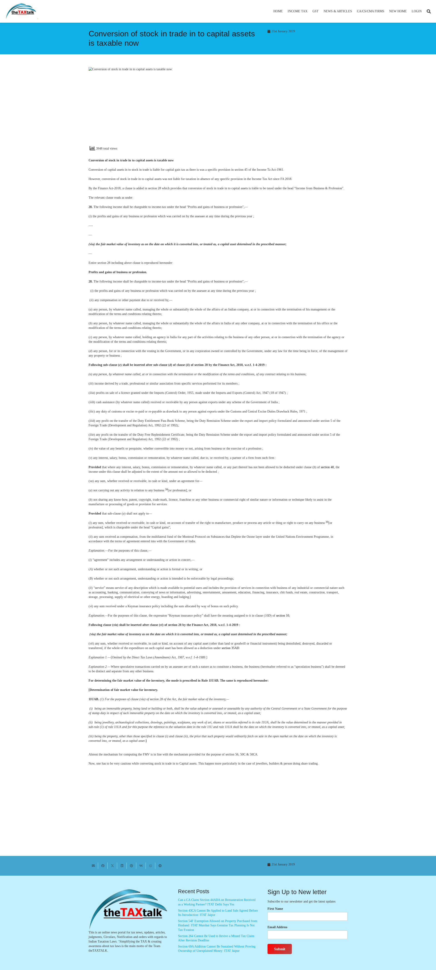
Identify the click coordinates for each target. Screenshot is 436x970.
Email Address (277, 927)
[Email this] (93, 865)
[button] (309, 11)
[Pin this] (131, 865)
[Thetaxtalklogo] (21, 11)
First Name (275, 908)
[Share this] (103, 865)
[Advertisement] (285, 108)
